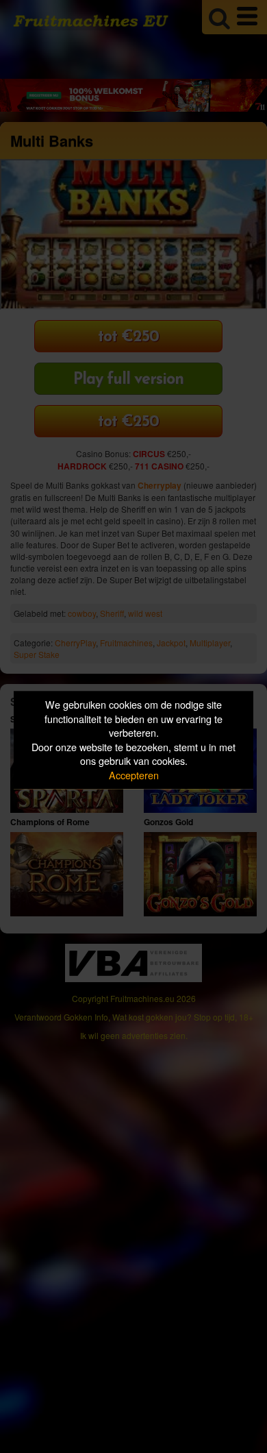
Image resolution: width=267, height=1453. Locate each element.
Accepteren (134, 775)
